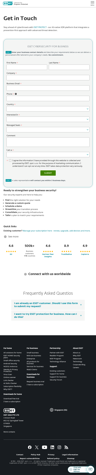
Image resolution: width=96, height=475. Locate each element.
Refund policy (53, 458)
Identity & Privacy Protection (11, 370)
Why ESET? (8, 389)
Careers (76, 367)
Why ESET (77, 355)
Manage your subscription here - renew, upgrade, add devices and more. (56, 230)
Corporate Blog (79, 364)
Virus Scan (8, 374)
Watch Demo (32, 369)
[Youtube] (44, 448)
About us (76, 352)
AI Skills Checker (10, 383)
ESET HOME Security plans (12, 356)
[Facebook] (29, 448)
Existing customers (57, 371)
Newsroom (77, 358)
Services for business (35, 366)
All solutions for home (12, 352)
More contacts (9, 432)
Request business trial (35, 381)
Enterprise (31, 358)
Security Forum (56, 380)
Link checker (9, 380)
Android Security (10, 363)
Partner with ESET (57, 352)
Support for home (57, 374)
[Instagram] (59, 448)
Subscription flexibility (12, 386)
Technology (77, 361)
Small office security (12, 360)
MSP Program (55, 358)
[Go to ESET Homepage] (15, 3)
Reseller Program (57, 355)
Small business (33, 352)
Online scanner (10, 377)
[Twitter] (36, 448)
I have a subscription (12, 401)
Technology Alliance (58, 361)
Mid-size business (34, 355)
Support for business (58, 377)
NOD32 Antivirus (10, 366)
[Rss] (66, 448)
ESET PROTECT (40, 27)
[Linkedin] (52, 448)
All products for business (33, 362)
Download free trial (11, 398)
